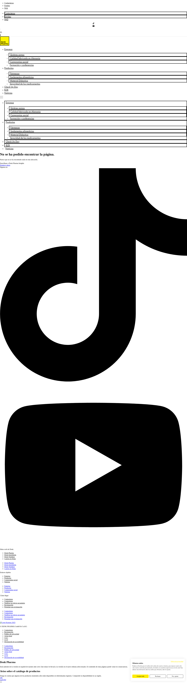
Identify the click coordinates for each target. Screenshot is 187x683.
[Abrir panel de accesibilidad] (1, 682)
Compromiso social (19, 61)
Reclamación (8, 605)
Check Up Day (11, 86)
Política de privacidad (11, 634)
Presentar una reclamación (13, 607)
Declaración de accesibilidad (14, 642)
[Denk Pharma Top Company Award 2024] (7, 622)
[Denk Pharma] (4, 45)
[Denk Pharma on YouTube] (93, 26)
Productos (9, 68)
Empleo (7, 5)
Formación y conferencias (22, 65)
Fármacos (14, 73)
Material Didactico (19, 80)
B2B (6, 89)
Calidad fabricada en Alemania (25, 58)
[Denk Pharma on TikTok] (93, 24)
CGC (6, 638)
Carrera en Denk (10, 559)
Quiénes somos (17, 54)
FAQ (6, 8)
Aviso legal (8, 636)
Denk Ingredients (10, 555)
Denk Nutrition (9, 557)
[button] (3, 32)
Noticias (8, 93)
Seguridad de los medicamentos (25, 83)
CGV (6, 640)
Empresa (8, 49)
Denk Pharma (9, 553)
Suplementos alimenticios (22, 77)
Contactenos (9, 3)
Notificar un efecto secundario (14, 603)
